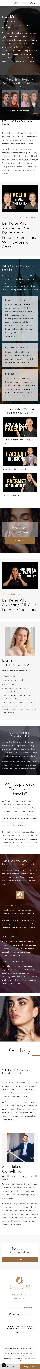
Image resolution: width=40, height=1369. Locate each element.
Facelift (6, 28)
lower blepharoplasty (19, 923)
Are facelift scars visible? (11, 495)
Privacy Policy (20, 1332)
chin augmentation (10, 941)
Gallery (20, 1050)
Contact (20, 540)
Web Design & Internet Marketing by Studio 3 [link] (20, 1328)
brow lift (15, 920)
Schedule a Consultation (20, 1250)
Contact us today (16, 1221)
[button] (4, 1365)
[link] (20, 1303)
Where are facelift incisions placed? (15, 469)
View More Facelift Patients (20, 111)
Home (4, 25)
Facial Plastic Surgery (21, 25)
